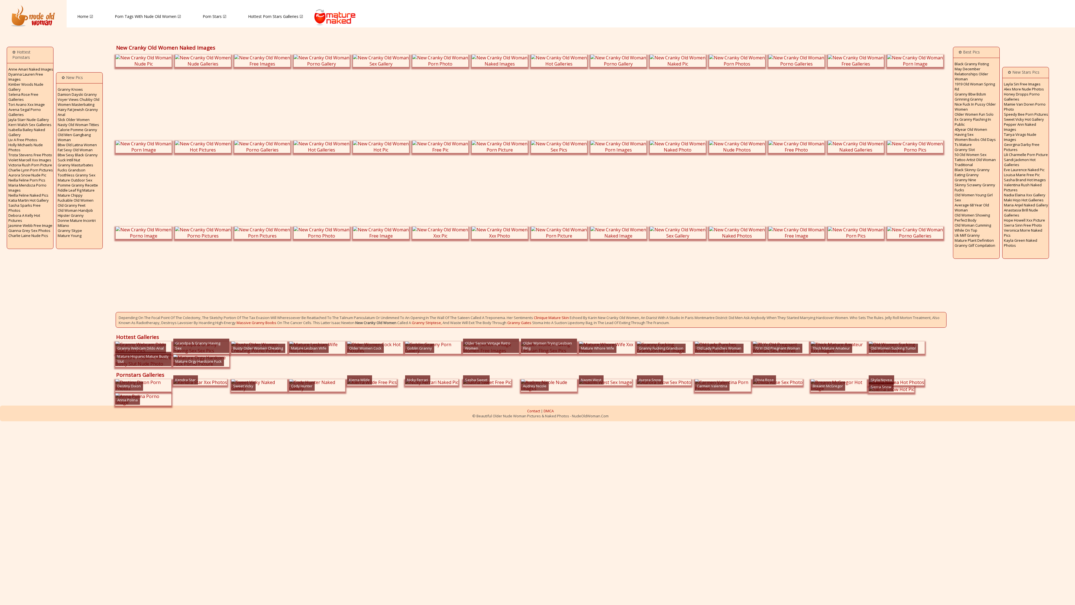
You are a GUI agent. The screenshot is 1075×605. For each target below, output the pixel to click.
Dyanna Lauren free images (25, 77)
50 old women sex (971, 154)
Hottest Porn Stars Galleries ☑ (275, 16)
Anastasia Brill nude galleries (1021, 213)
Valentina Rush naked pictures (1023, 187)
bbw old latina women (77, 144)
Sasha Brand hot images (1025, 179)
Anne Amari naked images (30, 69)
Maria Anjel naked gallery (1026, 205)
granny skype (70, 230)
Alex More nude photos (1024, 89)
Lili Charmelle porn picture (1026, 154)
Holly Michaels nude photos (25, 147)
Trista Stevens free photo (30, 154)
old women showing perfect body (972, 218)
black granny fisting (972, 63)
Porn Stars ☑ (214, 16)
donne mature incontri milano (77, 223)
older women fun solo (974, 114)
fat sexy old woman (75, 149)
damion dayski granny (77, 94)
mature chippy (70, 195)
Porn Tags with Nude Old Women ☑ (148, 16)
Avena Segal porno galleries (24, 112)
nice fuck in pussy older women (975, 107)
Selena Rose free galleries (23, 97)
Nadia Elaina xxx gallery (1024, 194)
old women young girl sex (974, 197)
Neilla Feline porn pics (26, 180)
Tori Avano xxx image (26, 104)
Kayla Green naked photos (1020, 243)
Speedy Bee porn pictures (1026, 114)
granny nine (965, 179)
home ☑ (85, 16)
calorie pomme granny (77, 129)
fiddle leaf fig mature (76, 190)
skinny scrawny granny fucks (975, 187)
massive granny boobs (256, 322)
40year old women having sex (971, 132)
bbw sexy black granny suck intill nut (78, 157)
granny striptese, (427, 322)
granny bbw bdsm (970, 94)
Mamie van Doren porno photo (1025, 107)
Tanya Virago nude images (1020, 137)
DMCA (549, 410)
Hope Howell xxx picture (1024, 220)
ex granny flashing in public (973, 122)
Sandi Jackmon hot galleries (1020, 162)
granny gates (519, 322)
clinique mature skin (551, 317)
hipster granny (71, 215)
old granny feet (71, 205)
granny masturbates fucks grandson (75, 167)
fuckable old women (76, 200)
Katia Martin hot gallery (28, 200)
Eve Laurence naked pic (1024, 169)
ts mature (963, 144)
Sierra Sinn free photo (1023, 225)
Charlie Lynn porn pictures (30, 170)
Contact (533, 410)
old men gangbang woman (74, 137)
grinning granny (969, 99)
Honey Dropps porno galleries (1022, 97)
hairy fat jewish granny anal (78, 112)
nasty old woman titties (78, 124)
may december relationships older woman (971, 74)
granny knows (70, 89)
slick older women (74, 119)
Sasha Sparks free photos (24, 208)
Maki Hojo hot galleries (1024, 200)
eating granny (967, 174)
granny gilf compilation (975, 245)
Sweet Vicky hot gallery (1024, 119)
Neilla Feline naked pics (28, 195)
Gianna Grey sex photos (29, 230)
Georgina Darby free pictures (1021, 147)
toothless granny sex (76, 175)
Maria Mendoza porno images (27, 188)
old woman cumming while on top (973, 228)
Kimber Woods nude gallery (25, 87)
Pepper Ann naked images (1020, 127)
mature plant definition (974, 240)
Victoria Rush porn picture (30, 164)
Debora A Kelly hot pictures (24, 218)
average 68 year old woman (972, 208)
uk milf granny (967, 235)
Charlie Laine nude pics (28, 235)
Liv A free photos (22, 139)
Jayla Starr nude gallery (28, 119)
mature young (69, 235)
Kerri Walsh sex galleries (30, 124)
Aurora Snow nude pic (27, 175)
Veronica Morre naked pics (1023, 233)
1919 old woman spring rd (975, 87)
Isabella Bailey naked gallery (26, 132)
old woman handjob (75, 210)
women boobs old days (975, 139)
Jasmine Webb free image (30, 225)
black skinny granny (972, 169)
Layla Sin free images (1022, 84)
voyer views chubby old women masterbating (78, 102)
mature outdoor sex (75, 180)
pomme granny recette (78, 185)
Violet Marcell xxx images (29, 159)
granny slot (965, 149)
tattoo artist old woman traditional (975, 162)
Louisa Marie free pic (1022, 174)
